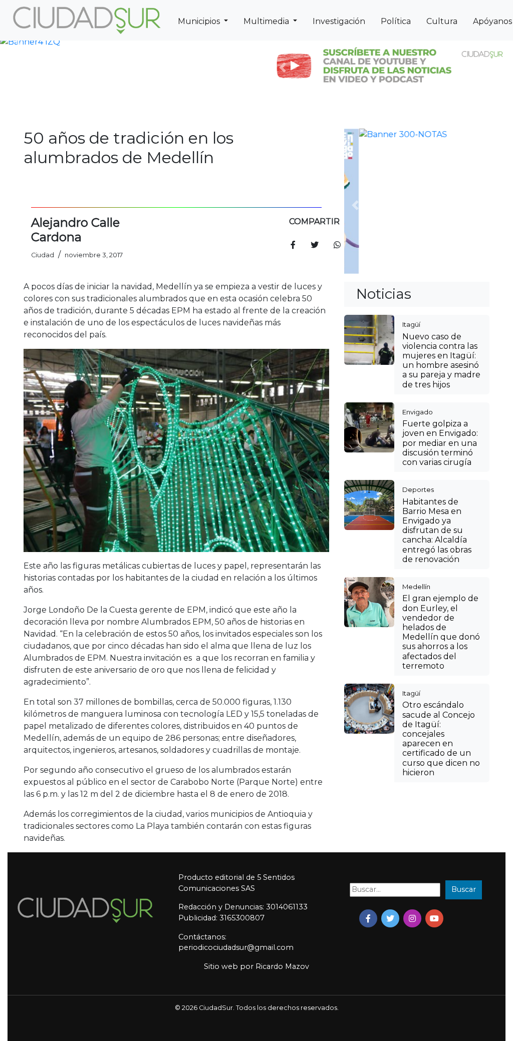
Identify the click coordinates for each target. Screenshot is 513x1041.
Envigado (417, 279)
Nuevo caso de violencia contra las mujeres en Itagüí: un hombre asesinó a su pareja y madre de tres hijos (441, 227)
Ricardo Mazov (282, 966)
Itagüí (411, 191)
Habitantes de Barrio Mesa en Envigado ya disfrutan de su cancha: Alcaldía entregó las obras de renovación (436, 397)
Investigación (339, 21)
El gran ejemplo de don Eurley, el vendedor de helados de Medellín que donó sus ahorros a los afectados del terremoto (441, 498)
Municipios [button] (200, 21)
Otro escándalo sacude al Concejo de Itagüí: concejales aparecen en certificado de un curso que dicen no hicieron (441, 605)
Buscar (463, 889)
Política (396, 21)
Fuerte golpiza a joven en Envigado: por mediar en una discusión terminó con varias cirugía (440, 310)
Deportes (418, 356)
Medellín (416, 453)
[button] (19, 42)
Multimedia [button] (267, 21)
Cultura (441, 21)
